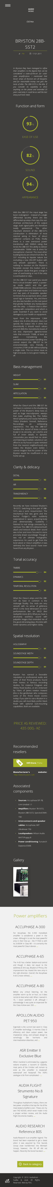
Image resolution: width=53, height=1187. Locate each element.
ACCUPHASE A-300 (30, 926)
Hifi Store (31, 763)
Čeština (30, 21)
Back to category (32, 1164)
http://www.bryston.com (24, 774)
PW (23, 53)
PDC (30, 1182)
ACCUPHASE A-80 (30, 985)
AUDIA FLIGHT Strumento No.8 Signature (30, 1091)
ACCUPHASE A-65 (30, 956)
